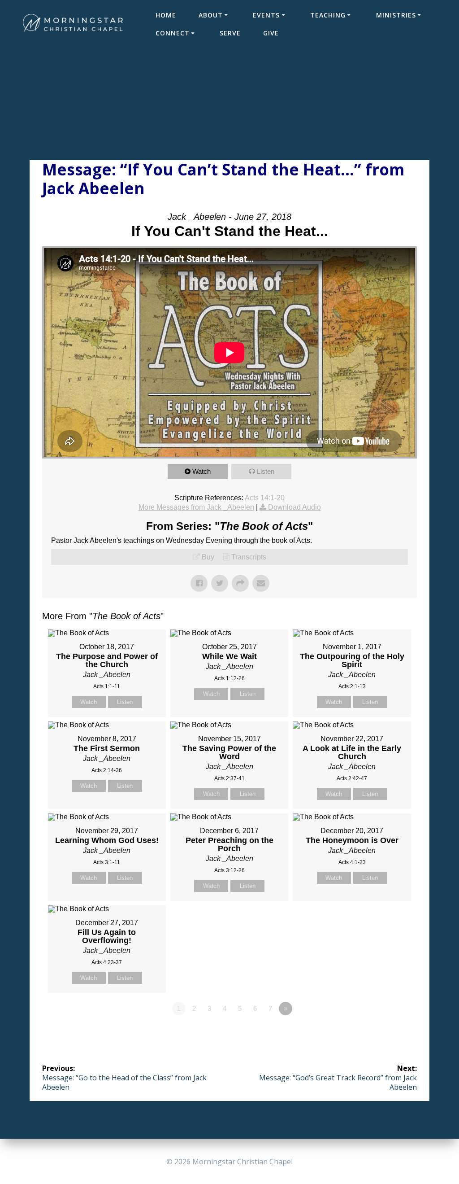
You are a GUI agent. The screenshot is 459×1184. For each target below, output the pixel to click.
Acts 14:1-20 (265, 498)
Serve (230, 33)
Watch (201, 471)
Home (166, 15)
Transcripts (248, 557)
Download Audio (294, 507)
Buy (208, 557)
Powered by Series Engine (384, 1033)
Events (266, 15)
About (211, 15)
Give (271, 33)
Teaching (328, 15)
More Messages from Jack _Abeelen (196, 507)
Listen (265, 471)
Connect (173, 33)
